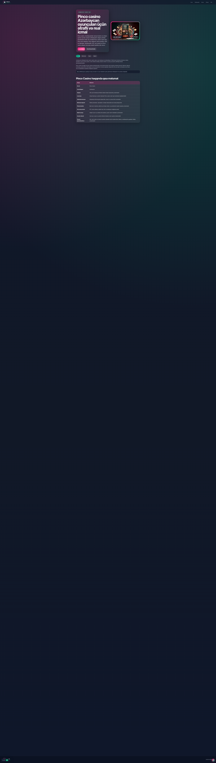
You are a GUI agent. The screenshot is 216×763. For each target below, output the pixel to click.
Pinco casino (78, 156)
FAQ (211, 2)
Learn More (81, 49)
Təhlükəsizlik (197, 2)
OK (7, 760)
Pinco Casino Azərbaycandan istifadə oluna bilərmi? (88, 720)
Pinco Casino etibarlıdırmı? (83, 746)
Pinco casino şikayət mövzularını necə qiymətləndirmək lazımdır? (92, 741)
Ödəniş (207, 2)
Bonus (202, 2)
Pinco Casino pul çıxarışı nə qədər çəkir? (86, 737)
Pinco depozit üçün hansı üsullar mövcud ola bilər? (88, 729)
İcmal (192, 2)
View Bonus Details (91, 49)
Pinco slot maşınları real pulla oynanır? (85, 733)
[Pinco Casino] (8, 2)
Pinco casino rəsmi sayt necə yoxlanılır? (86, 724)
